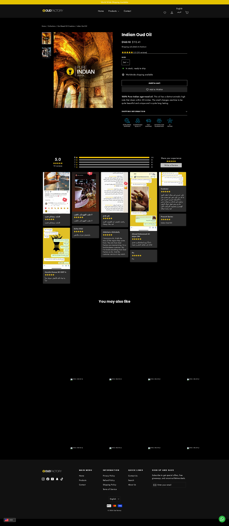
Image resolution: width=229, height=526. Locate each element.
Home (101, 11)
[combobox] (10, 520)
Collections (52, 26)
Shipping (125, 47)
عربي (179, 11)
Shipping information (133, 111)
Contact (127, 11)
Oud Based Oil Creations (66, 26)
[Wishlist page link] (165, 12)
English (179, 8)
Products (112, 11)
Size (124, 57)
